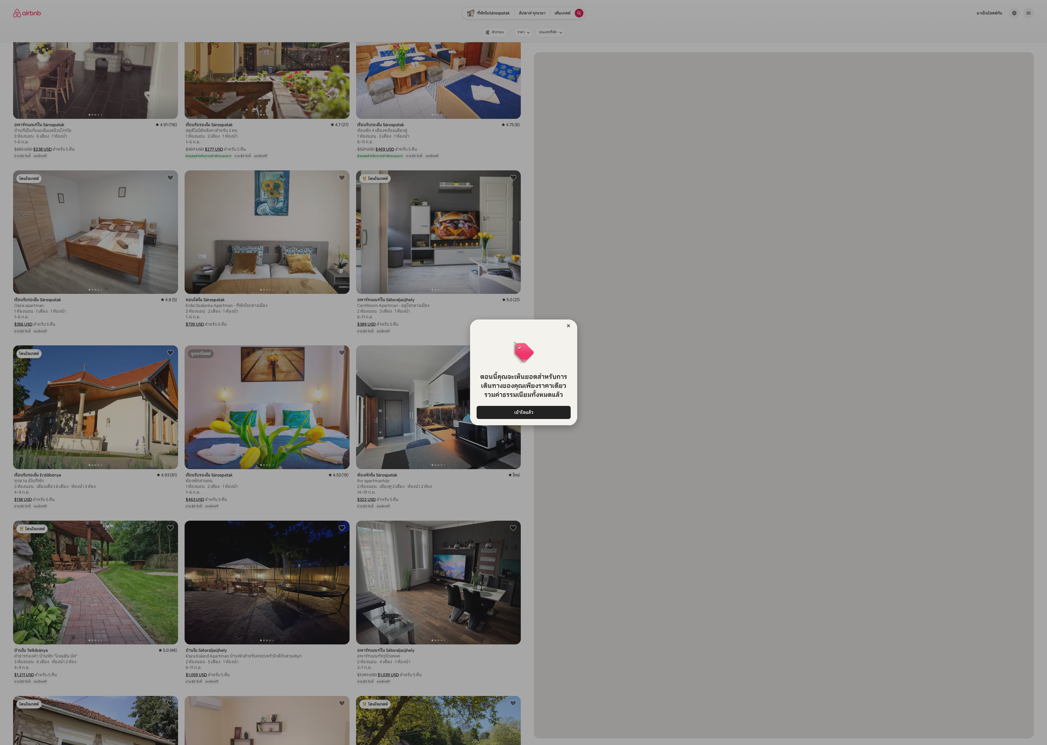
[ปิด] (568, 326)
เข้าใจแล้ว (523, 412)
